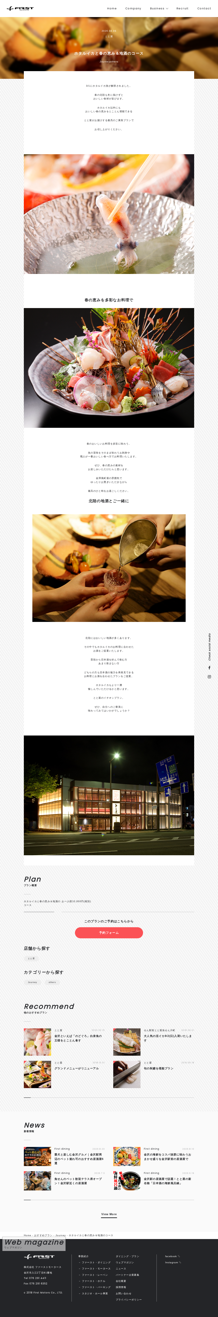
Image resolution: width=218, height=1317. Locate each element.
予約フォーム (109, 932)
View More (109, 1214)
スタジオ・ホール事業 (95, 1293)
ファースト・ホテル (94, 1281)
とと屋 (31, 958)
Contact (204, 8)
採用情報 (121, 1287)
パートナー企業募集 (127, 1275)
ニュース (121, 1268)
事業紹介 (83, 1256)
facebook (171, 1256)
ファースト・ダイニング (96, 1262)
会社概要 (121, 1281)
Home (112, 8)
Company (133, 8)
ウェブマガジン (125, 1262)
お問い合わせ (123, 1293)
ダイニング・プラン (127, 1256)
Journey (32, 982)
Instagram (171, 1262)
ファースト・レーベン (95, 1275)
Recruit (182, 8)
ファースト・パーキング (96, 1287)
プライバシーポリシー (129, 1299)
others (52, 982)
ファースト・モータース (96, 1268)
